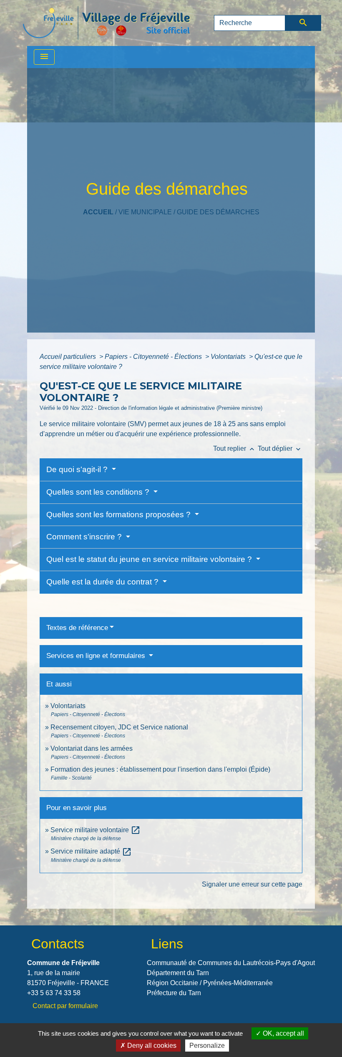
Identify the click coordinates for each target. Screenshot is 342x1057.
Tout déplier (280, 448)
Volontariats (229, 356)
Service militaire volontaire (95, 829)
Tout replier (234, 448)
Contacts (57, 943)
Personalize (207, 1045)
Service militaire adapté (91, 851)
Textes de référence (77, 628)
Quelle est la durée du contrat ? (103, 581)
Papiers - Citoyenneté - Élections (154, 356)
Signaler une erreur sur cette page (252, 884)
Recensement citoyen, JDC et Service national (119, 727)
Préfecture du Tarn (174, 992)
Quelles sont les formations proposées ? (119, 514)
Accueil (98, 212)
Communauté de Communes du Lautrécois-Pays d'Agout (231, 962)
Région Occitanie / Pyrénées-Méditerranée (210, 982)
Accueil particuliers (69, 356)
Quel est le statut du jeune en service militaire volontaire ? (150, 559)
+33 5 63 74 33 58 (53, 992)
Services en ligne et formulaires (96, 656)
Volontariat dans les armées (91, 748)
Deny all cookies (151, 1045)
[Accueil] (106, 23)
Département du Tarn (178, 972)
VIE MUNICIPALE (145, 212)
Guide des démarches (218, 212)
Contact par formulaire (65, 1005)
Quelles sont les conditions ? (98, 492)
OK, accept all (282, 1033)
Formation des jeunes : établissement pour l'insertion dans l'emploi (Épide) (160, 769)
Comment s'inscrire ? (85, 536)
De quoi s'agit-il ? (78, 469)
